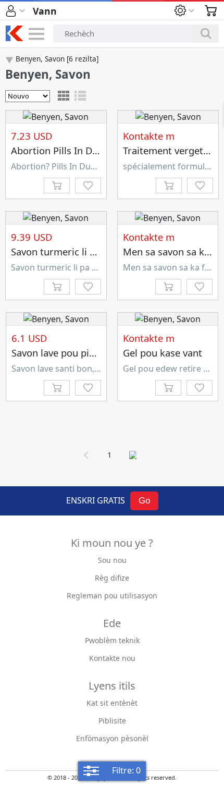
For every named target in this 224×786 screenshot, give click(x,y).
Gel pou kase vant (162, 352)
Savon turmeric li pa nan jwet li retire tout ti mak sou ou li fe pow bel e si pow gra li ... (56, 267)
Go (144, 501)
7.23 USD (31, 135)
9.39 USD (31, 236)
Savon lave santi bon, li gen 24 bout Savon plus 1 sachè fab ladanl (56, 368)
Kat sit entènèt (112, 703)
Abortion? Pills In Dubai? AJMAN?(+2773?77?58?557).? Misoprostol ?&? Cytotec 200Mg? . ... (56, 166)
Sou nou (112, 560)
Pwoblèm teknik (112, 640)
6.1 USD (29, 338)
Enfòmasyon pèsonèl (112, 738)
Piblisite (112, 721)
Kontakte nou (112, 658)
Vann (45, 11)
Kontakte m (149, 135)
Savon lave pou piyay (57, 352)
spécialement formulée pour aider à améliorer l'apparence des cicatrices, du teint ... (168, 166)
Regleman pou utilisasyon (112, 595)
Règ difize (112, 578)
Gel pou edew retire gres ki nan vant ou (168, 368)
